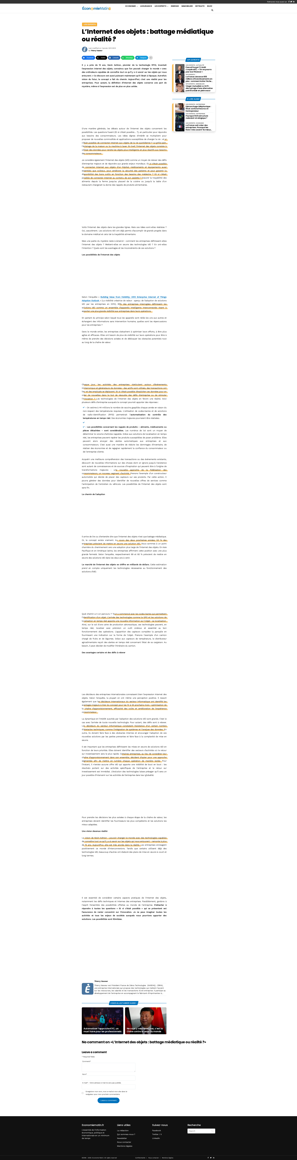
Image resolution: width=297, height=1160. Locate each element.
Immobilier (187, 6)
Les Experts (160, 6)
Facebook (156, 1130)
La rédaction (123, 1130)
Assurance (146, 6)
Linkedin (156, 1138)
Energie (175, 6)
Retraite (200, 6)
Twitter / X (157, 1134)
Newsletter (122, 1138)
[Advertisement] (124, 107)
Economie (130, 6)
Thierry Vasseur (101, 981)
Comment (86, 1061)
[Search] (212, 1131)
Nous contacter (124, 1142)
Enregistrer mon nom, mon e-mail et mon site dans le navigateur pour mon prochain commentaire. (106, 1093)
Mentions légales (124, 1146)
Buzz (209, 6)
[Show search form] (212, 10)
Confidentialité (140, 1158)
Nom (84, 1074)
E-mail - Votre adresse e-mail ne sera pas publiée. (101, 1083)
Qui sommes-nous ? (126, 1134)
